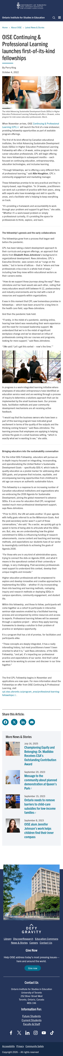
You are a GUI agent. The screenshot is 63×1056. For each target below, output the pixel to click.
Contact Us (46, 942)
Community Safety (34, 1046)
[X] (14, 721)
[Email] (32, 721)
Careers (33, 942)
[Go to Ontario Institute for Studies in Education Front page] (31, 5)
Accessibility (8, 1046)
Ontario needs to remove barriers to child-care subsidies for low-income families (40, 806)
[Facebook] (5, 721)
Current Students (31, 1020)
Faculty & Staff (31, 1024)
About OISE (16, 27)
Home (5, 27)
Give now (32, 968)
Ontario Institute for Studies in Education (23, 17)
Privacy (20, 1046)
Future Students (31, 1016)
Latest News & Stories (34, 27)
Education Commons (46, 938)
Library (7, 938)
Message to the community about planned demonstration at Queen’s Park (40, 781)
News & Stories (19, 942)
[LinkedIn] (23, 721)
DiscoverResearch (23, 938)
